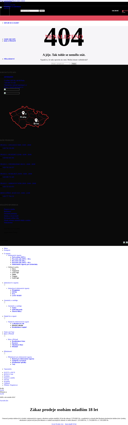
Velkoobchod (8, 222)
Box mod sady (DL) (18, 261)
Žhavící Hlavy (17, 311)
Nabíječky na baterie (19, 360)
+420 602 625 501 (8, 158)
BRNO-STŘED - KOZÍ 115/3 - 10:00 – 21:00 (15, 193)
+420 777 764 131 (8, 196)
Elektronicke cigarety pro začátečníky (25, 264)
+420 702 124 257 (8, 167)
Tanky (14, 308)
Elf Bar (14, 292)
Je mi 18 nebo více (57, 424)
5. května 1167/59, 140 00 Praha (14, 80)
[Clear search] (70, 63)
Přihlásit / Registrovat (11, 385)
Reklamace (7, 211)
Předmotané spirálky (19, 362)
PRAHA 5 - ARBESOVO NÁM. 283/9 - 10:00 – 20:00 (18, 183)
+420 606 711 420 (10, 83)
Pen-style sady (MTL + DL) (21, 259)
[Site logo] (5, 15)
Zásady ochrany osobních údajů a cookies (17, 220)
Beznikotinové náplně (19, 327)
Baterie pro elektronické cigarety (23, 359)
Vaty (13, 364)
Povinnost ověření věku (11, 218)
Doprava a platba (9, 209)
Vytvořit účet (4, 400)
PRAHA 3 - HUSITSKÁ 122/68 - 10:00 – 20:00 (15, 154)
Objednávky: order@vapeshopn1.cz (15, 85)
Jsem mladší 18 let (70, 424)
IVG (13, 294)
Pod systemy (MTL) (19, 257)
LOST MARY (17, 295)
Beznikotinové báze (18, 341)
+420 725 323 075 (8, 186)
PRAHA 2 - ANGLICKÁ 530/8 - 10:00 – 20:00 (15, 145)
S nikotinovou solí (18, 323)
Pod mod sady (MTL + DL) (21, 262)
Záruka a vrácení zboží (11, 216)
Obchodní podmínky (10, 213)
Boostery (15, 343)
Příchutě (15, 346)
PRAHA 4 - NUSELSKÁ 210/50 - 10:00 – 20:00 (16, 174)
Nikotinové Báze (17, 345)
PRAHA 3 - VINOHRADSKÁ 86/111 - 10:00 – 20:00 (17, 164)
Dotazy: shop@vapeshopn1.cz (13, 87)
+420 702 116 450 (8, 148)
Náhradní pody (17, 309)
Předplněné (16, 290)
